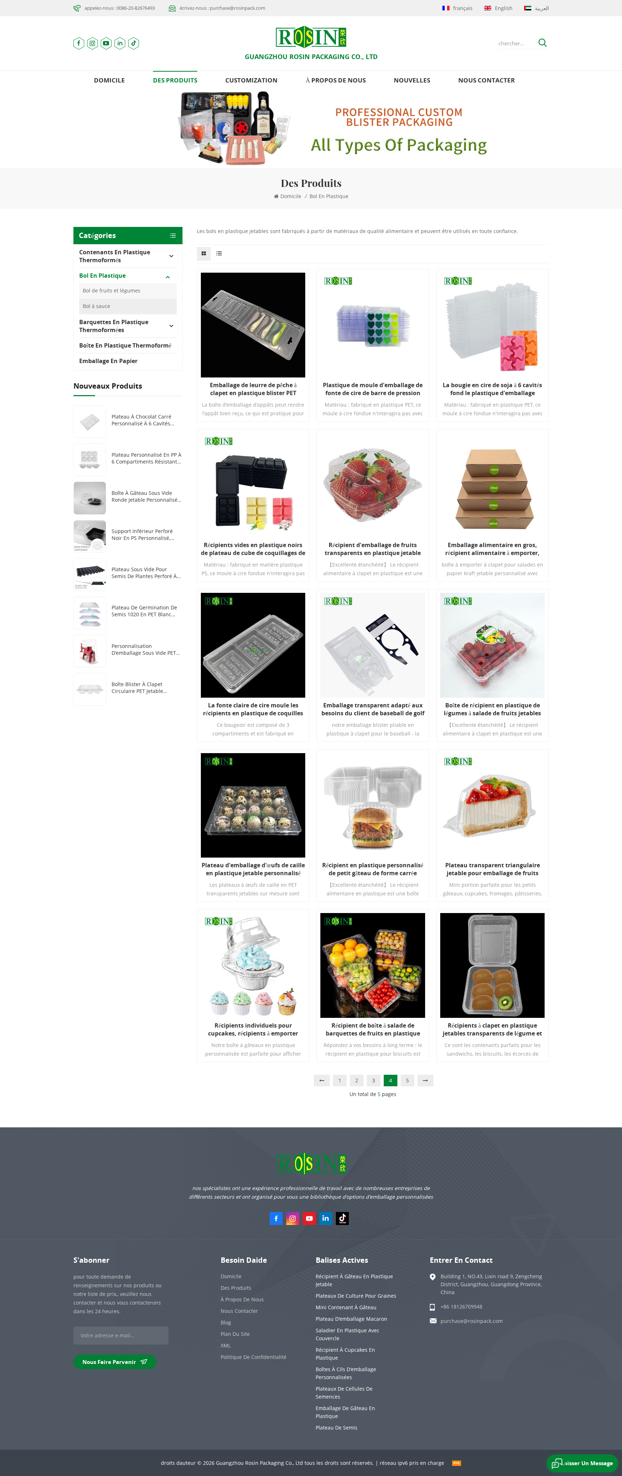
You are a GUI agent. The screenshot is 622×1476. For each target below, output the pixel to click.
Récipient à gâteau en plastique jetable (354, 1280)
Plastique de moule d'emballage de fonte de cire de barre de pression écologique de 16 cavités (373, 389)
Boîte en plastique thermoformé (125, 345)
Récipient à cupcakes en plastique (345, 1353)
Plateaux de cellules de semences (344, 1392)
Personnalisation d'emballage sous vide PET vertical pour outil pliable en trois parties (146, 649)
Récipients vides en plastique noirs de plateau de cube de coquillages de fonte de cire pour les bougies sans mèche (253, 549)
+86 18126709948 (461, 1306)
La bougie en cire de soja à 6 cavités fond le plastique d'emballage (492, 389)
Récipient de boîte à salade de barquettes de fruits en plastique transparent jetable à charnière (373, 1029)
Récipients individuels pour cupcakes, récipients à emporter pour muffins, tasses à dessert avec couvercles (253, 1029)
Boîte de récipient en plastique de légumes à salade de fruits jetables (492, 709)
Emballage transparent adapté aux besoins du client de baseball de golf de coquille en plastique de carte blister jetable (372, 709)
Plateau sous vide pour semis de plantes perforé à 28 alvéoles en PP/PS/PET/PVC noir (147, 573)
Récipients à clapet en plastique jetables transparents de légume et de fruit (492, 1029)
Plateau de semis (336, 1427)
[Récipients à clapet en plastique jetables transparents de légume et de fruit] (492, 965)
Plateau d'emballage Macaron (351, 1318)
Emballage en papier (108, 361)
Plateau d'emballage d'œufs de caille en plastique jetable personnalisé (253, 869)
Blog (226, 1322)
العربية (542, 8)
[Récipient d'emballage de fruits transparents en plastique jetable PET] (372, 485)
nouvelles (412, 80)
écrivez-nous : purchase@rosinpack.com (222, 8)
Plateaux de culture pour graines (356, 1295)
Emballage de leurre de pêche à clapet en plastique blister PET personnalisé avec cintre (253, 389)
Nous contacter (486, 80)
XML (226, 1345)
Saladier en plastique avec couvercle (347, 1334)
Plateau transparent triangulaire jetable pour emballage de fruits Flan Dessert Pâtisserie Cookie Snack (492, 869)
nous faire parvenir (109, 1361)
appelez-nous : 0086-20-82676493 (120, 8)
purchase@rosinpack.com (472, 1321)
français (463, 8)
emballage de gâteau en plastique (345, 1412)
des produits (175, 80)
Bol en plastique (329, 196)
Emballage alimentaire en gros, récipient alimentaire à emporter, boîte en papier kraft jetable (492, 549)
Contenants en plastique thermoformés (114, 256)
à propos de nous (336, 80)
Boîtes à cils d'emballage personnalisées (346, 1373)
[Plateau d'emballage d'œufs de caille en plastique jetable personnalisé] (253, 805)
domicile (109, 80)
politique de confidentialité (254, 1357)
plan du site (235, 1333)
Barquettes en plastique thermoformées (113, 326)
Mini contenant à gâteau (346, 1307)
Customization (251, 80)
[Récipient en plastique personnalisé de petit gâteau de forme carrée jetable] (372, 805)
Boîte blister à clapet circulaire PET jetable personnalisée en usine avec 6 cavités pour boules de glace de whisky (146, 687)
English (504, 8)
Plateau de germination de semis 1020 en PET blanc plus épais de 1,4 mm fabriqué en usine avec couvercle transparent (144, 611)
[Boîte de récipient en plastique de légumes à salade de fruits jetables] (492, 645)
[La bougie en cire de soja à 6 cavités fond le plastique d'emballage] (492, 325)
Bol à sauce (96, 306)
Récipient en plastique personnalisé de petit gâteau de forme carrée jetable (372, 869)
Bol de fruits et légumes (111, 290)
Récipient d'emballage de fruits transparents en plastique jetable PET (373, 549)
